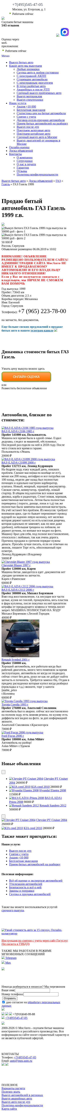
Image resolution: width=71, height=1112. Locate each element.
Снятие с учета (26, 116)
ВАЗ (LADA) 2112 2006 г (18, 589)
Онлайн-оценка (19, 147)
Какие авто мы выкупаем (25, 65)
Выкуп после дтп (28, 127)
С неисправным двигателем (35, 82)
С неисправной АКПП (31, 76)
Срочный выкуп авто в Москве (37, 137)
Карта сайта (9, 1108)
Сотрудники (25, 160)
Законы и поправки (21, 890)
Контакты (15, 154)
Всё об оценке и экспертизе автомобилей (35, 880)
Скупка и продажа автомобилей (30, 894)
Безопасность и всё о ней (25, 887)
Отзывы (22, 171)
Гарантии (23, 167)
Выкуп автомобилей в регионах (22, 1095)
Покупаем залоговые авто (33, 130)
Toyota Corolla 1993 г (15, 704)
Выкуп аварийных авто (17, 1098)
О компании (25, 157)
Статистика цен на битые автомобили (41, 113)
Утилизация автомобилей (25, 884)
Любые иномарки (28, 69)
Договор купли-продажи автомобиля (41, 120)
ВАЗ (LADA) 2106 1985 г (18, 431)
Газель (6, 184)
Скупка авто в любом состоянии (38, 72)
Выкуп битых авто (21, 62)
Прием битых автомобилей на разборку (42, 123)
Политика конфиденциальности (37, 174)
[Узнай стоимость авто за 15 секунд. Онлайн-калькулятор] (35, 933)
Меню (5, 56)
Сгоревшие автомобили (32, 79)
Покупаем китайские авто (33, 133)
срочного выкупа (13, 910)
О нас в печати (26, 164)
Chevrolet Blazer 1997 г (16, 565)
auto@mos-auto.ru (21, 1060)
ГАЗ (58, 180)
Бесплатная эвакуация (31, 110)
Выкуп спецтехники (30, 99)
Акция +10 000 (26, 106)
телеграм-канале (41, 330)
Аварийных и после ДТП (33, 89)
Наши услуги (17, 103)
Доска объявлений (21, 150)
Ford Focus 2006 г (13, 735)
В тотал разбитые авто (31, 86)
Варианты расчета (13, 1088)
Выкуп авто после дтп (16, 1102)
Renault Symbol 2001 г (16, 659)
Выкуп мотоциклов (29, 96)
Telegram (10, 958)
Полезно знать (11, 1091)
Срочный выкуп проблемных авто (39, 93)
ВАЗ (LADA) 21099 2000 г (19, 462)
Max (8, 962)
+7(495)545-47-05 (27, 4)
